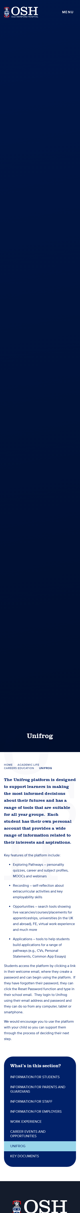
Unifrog (45, 768)
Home (8, 765)
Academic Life (28, 765)
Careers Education (19, 768)
